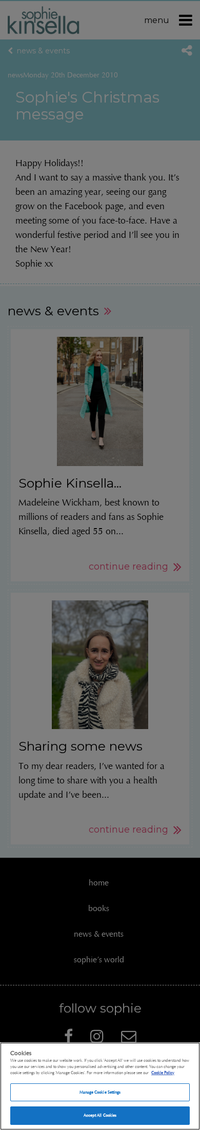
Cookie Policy (162, 1072)
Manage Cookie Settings (100, 1092)
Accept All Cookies (100, 1115)
